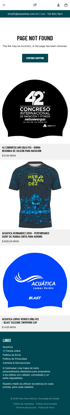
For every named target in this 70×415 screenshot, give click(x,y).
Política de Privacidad (15, 358)
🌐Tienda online (11, 350)
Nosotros (8, 346)
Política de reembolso (23, 404)
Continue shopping (35, 58)
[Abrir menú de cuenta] (58, 5)
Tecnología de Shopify (48, 398)
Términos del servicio (26, 407)
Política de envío (46, 407)
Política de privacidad (46, 404)
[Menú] (4, 5)
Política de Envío (12, 354)
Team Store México (27, 398)
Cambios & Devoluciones (16, 362)
